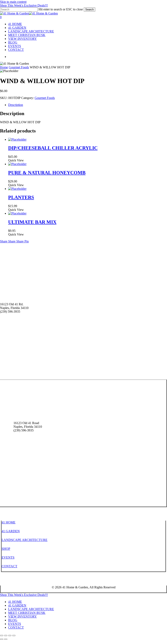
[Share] (9, 635)
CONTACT (9, 566)
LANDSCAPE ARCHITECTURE (24, 540)
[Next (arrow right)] (5, 639)
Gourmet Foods (19, 67)
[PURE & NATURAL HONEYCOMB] (17, 164)
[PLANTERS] (17, 188)
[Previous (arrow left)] (1, 639)
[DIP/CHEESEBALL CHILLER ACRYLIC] (17, 139)
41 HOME (8, 522)
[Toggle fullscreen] (5, 635)
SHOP (6, 548)
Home (4, 67)
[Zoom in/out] (1, 635)
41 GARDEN (11, 531)
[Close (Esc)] (13, 635)
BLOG (12, 620)
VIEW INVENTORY (22, 616)
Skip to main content (13, 1)
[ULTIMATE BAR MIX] (17, 213)
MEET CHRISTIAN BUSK (26, 612)
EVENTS (8, 557)
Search (89, 9)
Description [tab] (15, 105)
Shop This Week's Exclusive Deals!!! (24, 5)
